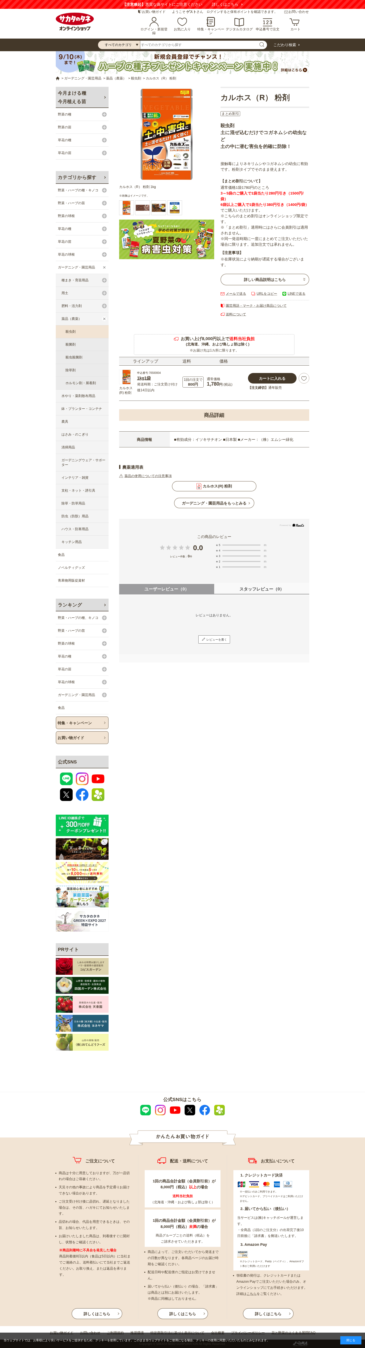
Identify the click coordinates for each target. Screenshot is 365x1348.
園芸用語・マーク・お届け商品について (256, 305)
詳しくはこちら (225, 4)
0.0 (198, 548)
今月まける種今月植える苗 (72, 97)
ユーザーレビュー (166, 589)
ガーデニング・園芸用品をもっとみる (214, 503)
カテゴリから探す (77, 177)
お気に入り (182, 29)
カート (295, 29)
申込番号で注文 (267, 29)
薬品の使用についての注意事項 (148, 476)
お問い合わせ (299, 11)
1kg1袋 (144, 378)
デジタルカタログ (239, 29)
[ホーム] (58, 78)
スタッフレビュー (262, 589)
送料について (236, 314)
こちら (252, 1294)
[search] (261, 45)
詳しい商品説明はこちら (265, 280)
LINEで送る (296, 293)
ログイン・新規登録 (154, 31)
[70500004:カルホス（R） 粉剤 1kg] (126, 207)
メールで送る (236, 293)
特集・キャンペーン (210, 31)
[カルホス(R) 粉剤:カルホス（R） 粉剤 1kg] (166, 134)
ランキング (70, 605)
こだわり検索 (284, 45)
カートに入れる (272, 378)
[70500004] (142, 207)
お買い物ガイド (154, 11)
